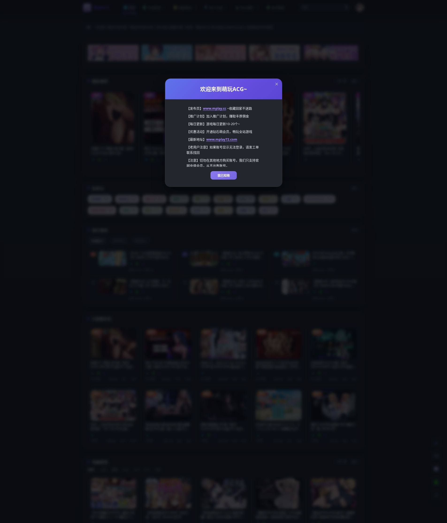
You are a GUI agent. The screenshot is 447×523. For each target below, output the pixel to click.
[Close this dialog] (277, 84)
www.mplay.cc (214, 108)
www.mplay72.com (221, 139)
